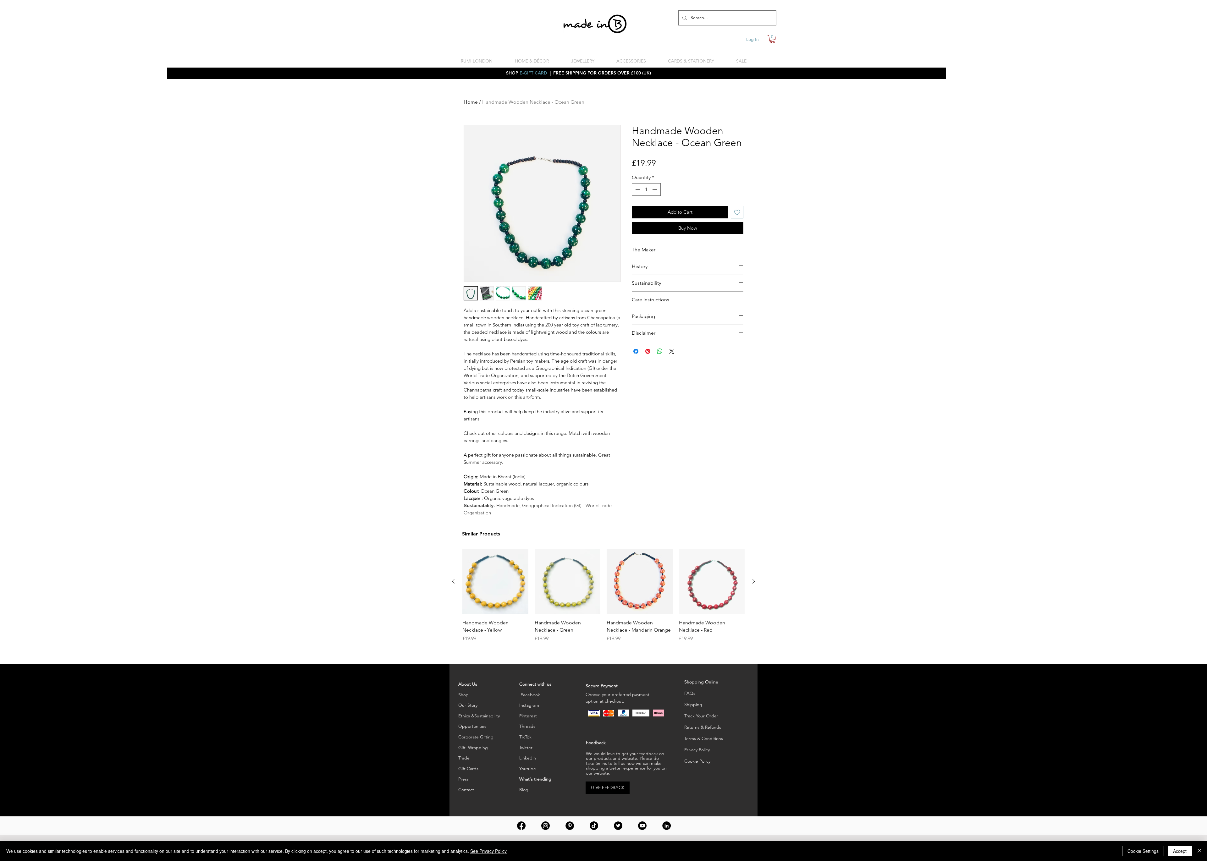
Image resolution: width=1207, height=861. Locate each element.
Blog (523, 789)
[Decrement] (637, 200)
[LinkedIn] (666, 825)
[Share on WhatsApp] (660, 361)
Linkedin (527, 758)
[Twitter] (618, 825)
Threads (527, 726)
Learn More (725, 175)
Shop (463, 695)
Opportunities (472, 726)
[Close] (1199, 851)
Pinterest (528, 716)
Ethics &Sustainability (479, 716)
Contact (466, 789)
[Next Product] (754, 581)
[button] (772, 39)
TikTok (525, 737)
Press (463, 779)
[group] (603, 595)
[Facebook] (521, 825)
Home (471, 102)
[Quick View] (495, 582)
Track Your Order (701, 716)
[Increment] (655, 200)
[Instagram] (545, 825)
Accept (1180, 851)
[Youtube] (642, 825)
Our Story (467, 705)
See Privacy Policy (488, 851)
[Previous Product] (453, 581)
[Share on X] (671, 361)
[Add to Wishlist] (737, 222)
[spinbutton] (646, 200)
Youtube (527, 768)
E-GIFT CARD (533, 73)
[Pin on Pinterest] (648, 361)
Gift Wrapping (473, 747)
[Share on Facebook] (636, 361)
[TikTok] (594, 825)
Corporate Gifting (475, 737)
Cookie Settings (1143, 851)
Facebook (529, 695)
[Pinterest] (569, 825)
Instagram (529, 705)
